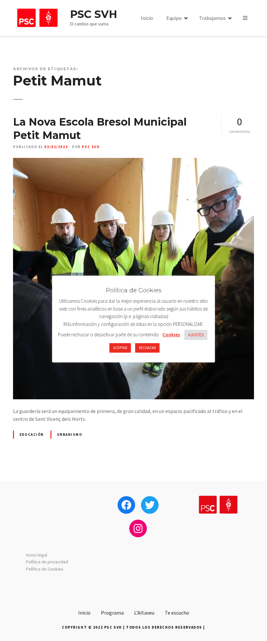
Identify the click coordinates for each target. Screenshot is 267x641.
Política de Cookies (44, 569)
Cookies (171, 334)
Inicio (147, 18)
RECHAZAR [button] (147, 347)
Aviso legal (36, 555)
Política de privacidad (47, 562)
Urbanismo (69, 434)
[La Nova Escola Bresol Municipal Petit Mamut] (133, 162)
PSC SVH (93, 14)
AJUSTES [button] (196, 335)
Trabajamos (212, 18)
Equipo (174, 18)
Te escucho (177, 612)
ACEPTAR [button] (120, 347)
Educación (32, 434)
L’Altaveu (144, 612)
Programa (112, 612)
